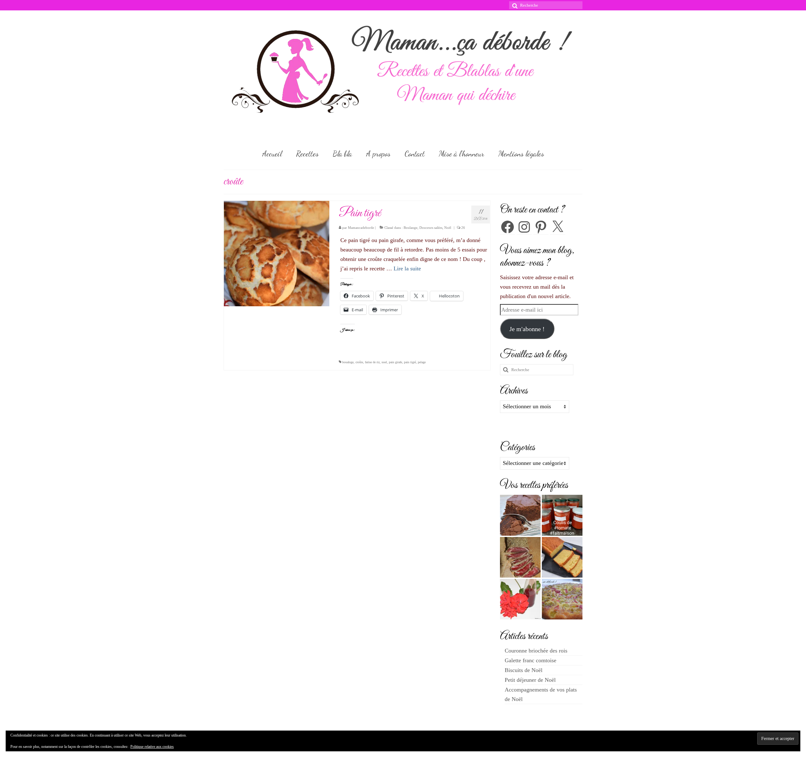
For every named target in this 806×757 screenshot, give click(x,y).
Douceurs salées (430, 227)
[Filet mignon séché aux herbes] (520, 557)
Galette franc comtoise (530, 660)
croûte (359, 362)
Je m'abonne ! (527, 328)
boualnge (348, 362)
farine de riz (372, 362)
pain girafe (395, 362)
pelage (422, 362)
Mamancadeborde (361, 227)
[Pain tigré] (276, 253)
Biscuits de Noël (523, 670)
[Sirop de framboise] (520, 599)
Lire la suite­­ (407, 268)
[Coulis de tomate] (562, 515)
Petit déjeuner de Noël (530, 680)
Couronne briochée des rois (536, 650)
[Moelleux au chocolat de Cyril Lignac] (520, 515)
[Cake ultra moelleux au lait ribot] (562, 557)
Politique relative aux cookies (152, 746)
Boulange (410, 227)
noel (384, 362)
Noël (447, 227)
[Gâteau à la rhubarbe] (562, 599)
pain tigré (410, 362)
